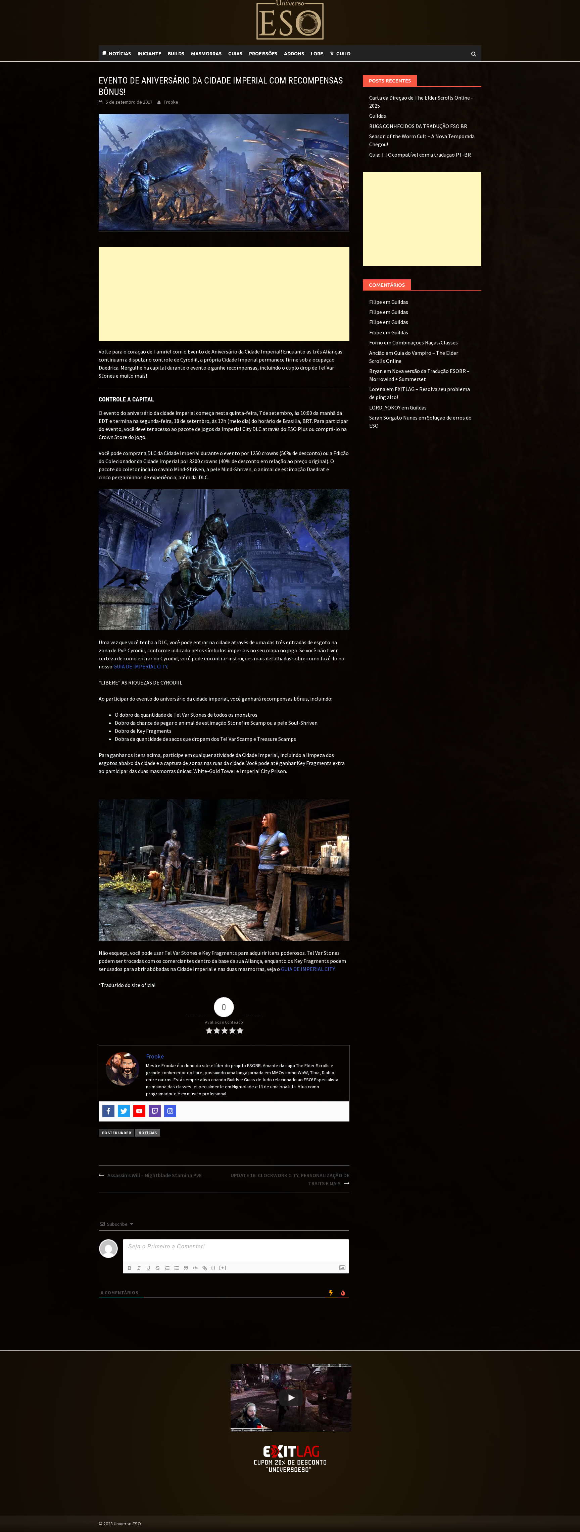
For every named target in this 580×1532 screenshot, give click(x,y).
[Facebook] (108, 1111)
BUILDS (176, 53)
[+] (223, 1267)
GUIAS (235, 53)
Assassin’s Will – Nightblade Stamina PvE (154, 1175)
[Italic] (139, 1268)
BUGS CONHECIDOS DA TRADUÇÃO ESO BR (418, 126)
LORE (317, 53)
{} (213, 1267)
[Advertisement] (224, 294)
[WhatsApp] (357, 53)
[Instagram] (170, 1111)
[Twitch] (363, 53)
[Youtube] (370, 53)
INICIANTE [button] (149, 53)
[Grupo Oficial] (377, 53)
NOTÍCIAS (120, 53)
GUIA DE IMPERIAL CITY (140, 666)
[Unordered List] (176, 1268)
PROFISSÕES (263, 53)
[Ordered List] (167, 1268)
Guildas (377, 115)
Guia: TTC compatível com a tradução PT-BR (420, 154)
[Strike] (157, 1268)
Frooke (171, 102)
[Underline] (148, 1268)
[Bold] (129, 1268)
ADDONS (294, 53)
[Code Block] (195, 1268)
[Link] (204, 1268)
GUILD (343, 53)
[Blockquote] (186, 1268)
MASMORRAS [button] (206, 53)
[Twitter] (124, 1111)
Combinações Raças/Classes (425, 342)
